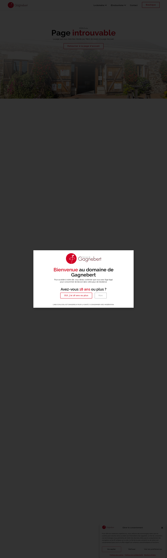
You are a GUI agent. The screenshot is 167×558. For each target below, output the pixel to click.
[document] (83, 279)
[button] (76, 295)
